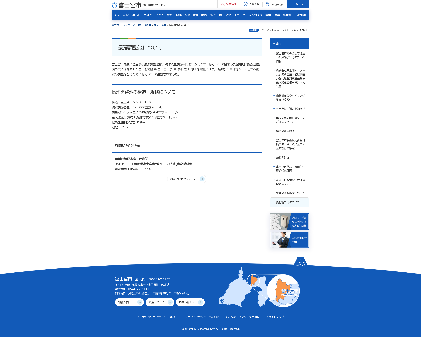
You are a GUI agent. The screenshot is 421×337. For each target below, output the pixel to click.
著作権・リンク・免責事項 (244, 317)
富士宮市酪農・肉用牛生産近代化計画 (290, 168)
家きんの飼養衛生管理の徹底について (290, 182)
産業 (156, 25)
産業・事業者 (144, 25)
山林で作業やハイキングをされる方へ (290, 97)
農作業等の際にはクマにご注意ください (290, 120)
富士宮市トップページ (123, 25)
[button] (229, 4)
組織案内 (123, 302)
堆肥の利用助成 (285, 131)
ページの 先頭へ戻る (301, 264)
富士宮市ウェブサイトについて (158, 317)
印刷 (255, 30)
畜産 (163, 25)
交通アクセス (156, 302)
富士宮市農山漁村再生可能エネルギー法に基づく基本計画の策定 (290, 144)
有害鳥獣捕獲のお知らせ (290, 108)
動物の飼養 (282, 157)
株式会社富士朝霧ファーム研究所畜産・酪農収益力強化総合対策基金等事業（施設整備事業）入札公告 (290, 78)
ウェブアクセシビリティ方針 (202, 317)
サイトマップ (276, 317)
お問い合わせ (187, 302)
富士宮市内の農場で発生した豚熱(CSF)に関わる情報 (290, 57)
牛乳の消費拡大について (290, 193)
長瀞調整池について (288, 202)
